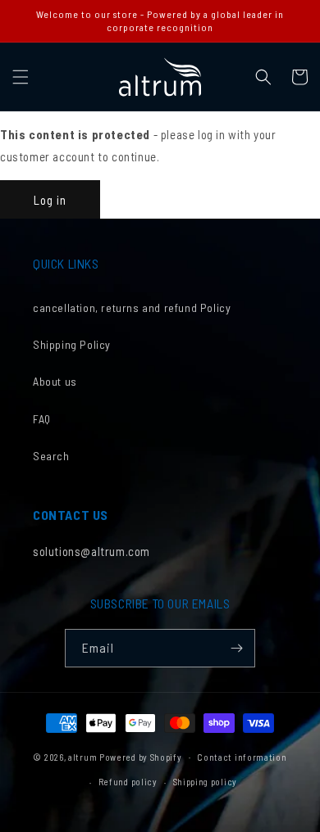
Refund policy (128, 781)
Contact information (241, 757)
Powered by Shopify (140, 756)
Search (51, 456)
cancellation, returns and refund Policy (132, 307)
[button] (20, 77)
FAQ (42, 419)
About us (55, 381)
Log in (50, 199)
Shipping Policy (72, 344)
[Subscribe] (236, 648)
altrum (82, 756)
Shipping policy (205, 781)
